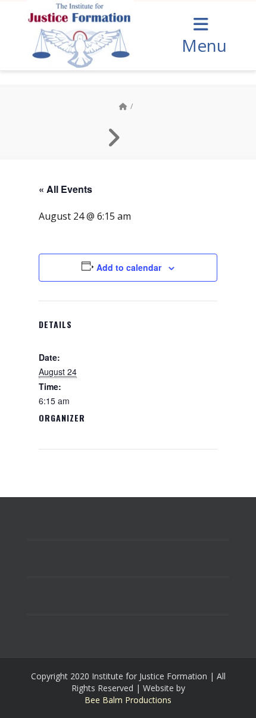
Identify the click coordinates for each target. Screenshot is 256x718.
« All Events (65, 189)
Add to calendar (128, 267)
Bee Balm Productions (128, 699)
